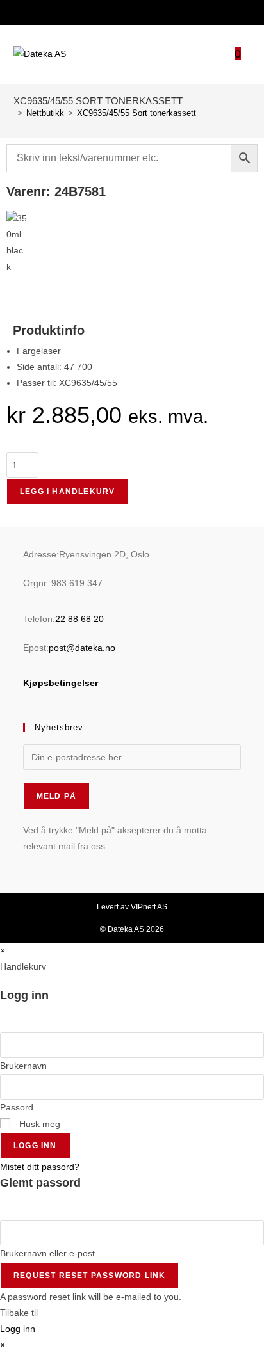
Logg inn (35, 1145)
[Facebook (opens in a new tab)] (123, 11)
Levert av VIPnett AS (132, 906)
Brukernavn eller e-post (47, 1253)
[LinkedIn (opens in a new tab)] (138, 11)
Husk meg (38, 1124)
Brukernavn (23, 1066)
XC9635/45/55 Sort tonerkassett (136, 113)
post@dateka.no (82, 648)
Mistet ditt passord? (39, 1167)
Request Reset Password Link (89, 1275)
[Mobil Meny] (246, 55)
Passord (16, 1107)
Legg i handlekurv (67, 491)
